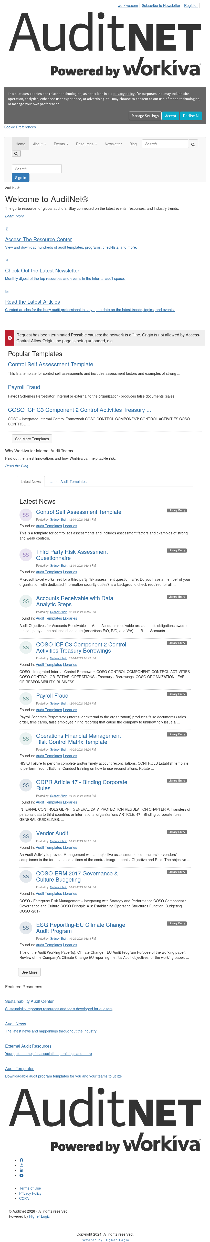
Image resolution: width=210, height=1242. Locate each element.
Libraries (70, 525)
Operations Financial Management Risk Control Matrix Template (78, 738)
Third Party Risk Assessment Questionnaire (72, 554)
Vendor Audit (52, 833)
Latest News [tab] (31, 481)
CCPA (24, 1198)
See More (29, 972)
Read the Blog (16, 465)
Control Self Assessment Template (50, 364)
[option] (105, 204)
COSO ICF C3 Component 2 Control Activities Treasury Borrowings (81, 647)
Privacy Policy (30, 1193)
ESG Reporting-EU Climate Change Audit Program (80, 927)
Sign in (20, 177)
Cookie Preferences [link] (20, 126)
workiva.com (128, 5)
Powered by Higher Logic (105, 1240)
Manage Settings (145, 115)
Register (191, 5)
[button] (39, 143)
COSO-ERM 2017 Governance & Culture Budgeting (77, 876)
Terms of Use (30, 1188)
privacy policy (124, 93)
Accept (170, 115)
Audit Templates (49, 525)
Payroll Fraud (24, 387)
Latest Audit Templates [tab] (68, 481)
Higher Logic (39, 1216)
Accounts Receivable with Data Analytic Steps (74, 601)
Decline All (191, 115)
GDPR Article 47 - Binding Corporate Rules (81, 785)
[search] (193, 143)
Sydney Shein (58, 519)
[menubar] (159, 4)
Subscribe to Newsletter (161, 5)
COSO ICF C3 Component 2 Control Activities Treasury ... (79, 409)
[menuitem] (129, 4)
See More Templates (32, 438)
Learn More (14, 215)
